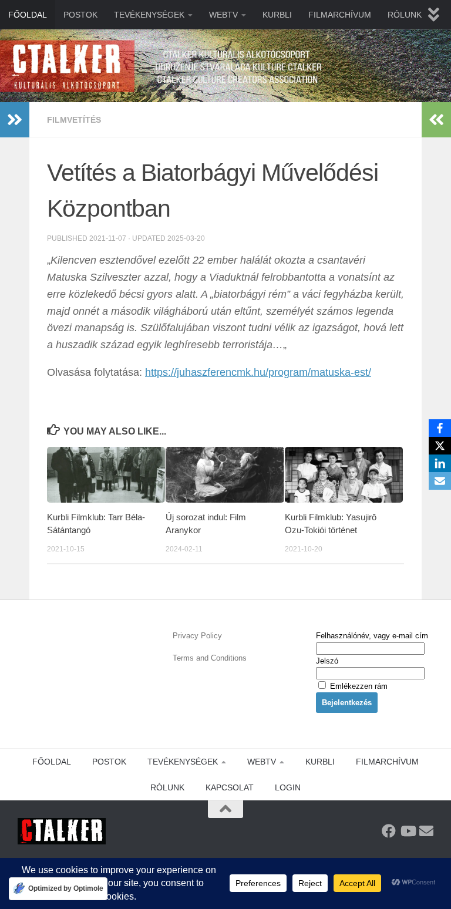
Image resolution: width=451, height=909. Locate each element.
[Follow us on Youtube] (407, 831)
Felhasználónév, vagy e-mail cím (372, 635)
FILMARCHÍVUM (339, 14)
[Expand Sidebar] (14, 119)
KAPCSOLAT (230, 787)
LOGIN (288, 787)
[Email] (440, 481)
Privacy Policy (197, 635)
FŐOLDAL (27, 14)
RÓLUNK (405, 14)
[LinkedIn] (440, 463)
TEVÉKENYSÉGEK (149, 14)
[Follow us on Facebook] (389, 831)
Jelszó (327, 660)
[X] (440, 446)
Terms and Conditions (210, 658)
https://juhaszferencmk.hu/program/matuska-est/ (258, 372)
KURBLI (277, 14)
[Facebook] (440, 428)
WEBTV (223, 14)
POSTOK (80, 14)
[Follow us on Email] (426, 831)
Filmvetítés (74, 119)
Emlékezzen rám (358, 686)
